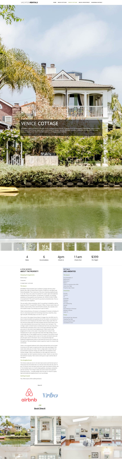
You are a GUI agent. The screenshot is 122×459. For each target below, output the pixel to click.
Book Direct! (39, 408)
